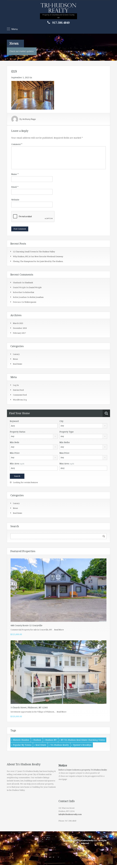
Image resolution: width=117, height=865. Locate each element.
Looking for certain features (25, 482)
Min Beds (14, 442)
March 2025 (18, 323)
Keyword (14, 421)
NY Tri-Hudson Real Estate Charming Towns (83, 740)
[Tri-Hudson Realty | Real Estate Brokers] (58, 8)
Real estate (17, 364)
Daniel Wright (35, 287)
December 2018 (20, 328)
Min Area (17, 463)
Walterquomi (30, 302)
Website (15, 200)
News (15, 359)
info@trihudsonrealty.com (70, 814)
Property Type (66, 432)
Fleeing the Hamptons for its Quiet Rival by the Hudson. (38, 261)
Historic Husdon (21, 740)
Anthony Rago (29, 119)
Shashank (29, 283)
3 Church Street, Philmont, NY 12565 (29, 707)
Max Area (66, 463)
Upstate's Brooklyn (82, 745)
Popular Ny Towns (22, 745)
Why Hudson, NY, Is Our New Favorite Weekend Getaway (38, 256)
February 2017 (19, 333)
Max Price (64, 453)
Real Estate (41, 745)
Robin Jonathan (37, 297)
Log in (16, 385)
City (61, 421)
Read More (59, 630)
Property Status (17, 432)
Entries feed (18, 390)
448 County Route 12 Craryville (26, 625)
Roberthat (29, 292)
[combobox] (83, 425)
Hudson (37, 740)
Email (14, 187)
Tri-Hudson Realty (59, 745)
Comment (16, 144)
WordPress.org (20, 400)
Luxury (16, 354)
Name (15, 174)
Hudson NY (51, 740)
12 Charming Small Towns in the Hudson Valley (34, 252)
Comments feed (20, 395)
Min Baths (64, 442)
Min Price (15, 453)
